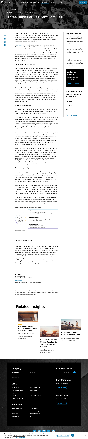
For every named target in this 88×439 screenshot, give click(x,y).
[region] (44, 435)
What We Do (25, 2)
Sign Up (69, 115)
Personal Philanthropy (18, 12)
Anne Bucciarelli (19, 280)
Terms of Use (15, 387)
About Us (53, 2)
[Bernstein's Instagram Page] (39, 431)
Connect (60, 403)
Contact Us (61, 2)
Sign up (60, 387)
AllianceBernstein (35, 414)
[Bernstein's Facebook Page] (48, 431)
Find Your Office (64, 368)
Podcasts (14, 411)
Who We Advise (34, 2)
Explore (71, 83)
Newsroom (15, 414)
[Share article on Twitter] (4, 41)
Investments (15, 416)
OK (72, 435)
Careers (32, 375)
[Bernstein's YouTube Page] (53, 431)
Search (32, 416)
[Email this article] (4, 44)
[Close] (85, 435)
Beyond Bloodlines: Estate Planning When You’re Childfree (27, 328)
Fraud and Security (35, 396)
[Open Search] (76, 3)
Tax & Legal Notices (17, 398)
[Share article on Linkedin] (4, 35)
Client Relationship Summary (38, 393)
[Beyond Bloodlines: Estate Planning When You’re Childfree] (28, 316)
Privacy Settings (63, 435)
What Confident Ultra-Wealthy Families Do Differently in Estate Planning (49, 343)
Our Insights (45, 2)
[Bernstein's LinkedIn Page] (34, 431)
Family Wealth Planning (29, 12)
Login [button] (81, 2)
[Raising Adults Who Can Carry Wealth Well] (71, 324)
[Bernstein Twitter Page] (44, 431)
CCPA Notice (33, 390)
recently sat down (22, 45)
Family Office (10, 12)
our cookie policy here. (19, 437)
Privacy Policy (34, 408)
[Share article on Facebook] (4, 38)
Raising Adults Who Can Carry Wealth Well (70, 333)
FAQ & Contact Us (17, 408)
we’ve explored (51, 33)
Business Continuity (17, 390)
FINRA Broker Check (35, 387)
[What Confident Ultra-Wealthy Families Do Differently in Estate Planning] (49, 331)
